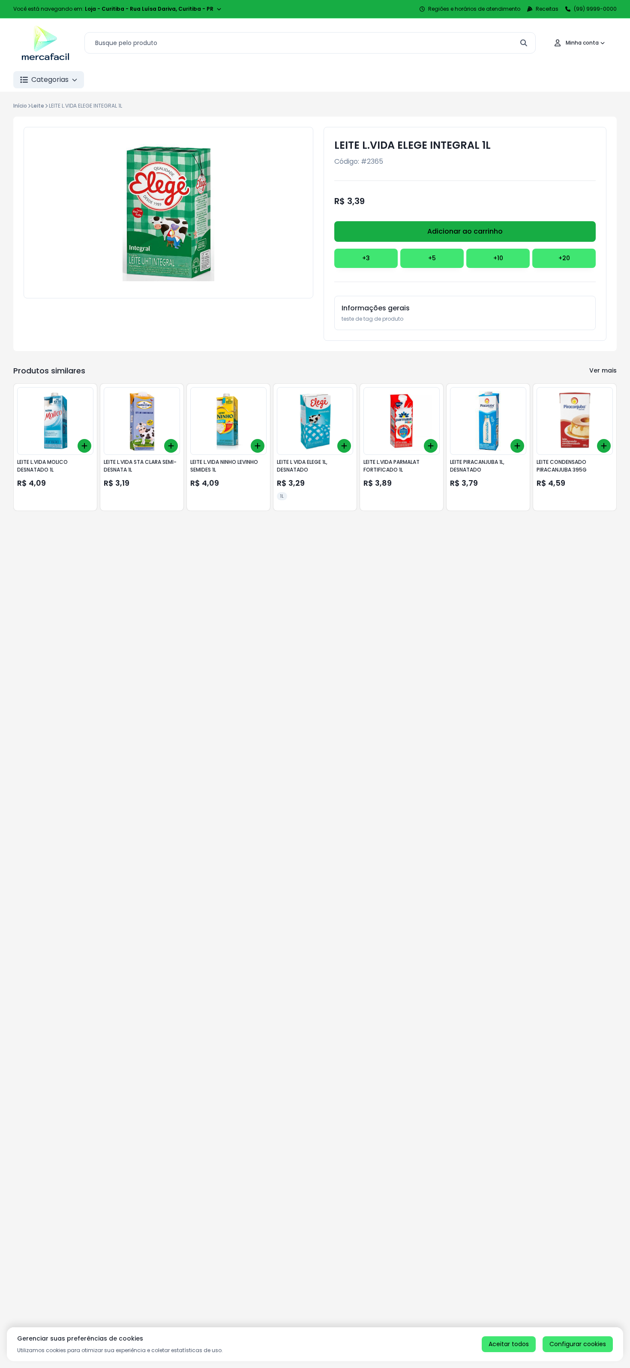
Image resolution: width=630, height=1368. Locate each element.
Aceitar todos (509, 1344)
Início (20, 105)
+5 (432, 258)
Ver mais (603, 370)
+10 (498, 258)
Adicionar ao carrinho (465, 231)
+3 (366, 258)
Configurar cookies (577, 1344)
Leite (37, 105)
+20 (564, 258)
